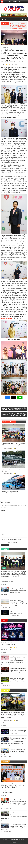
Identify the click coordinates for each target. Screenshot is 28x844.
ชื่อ (2, 522)
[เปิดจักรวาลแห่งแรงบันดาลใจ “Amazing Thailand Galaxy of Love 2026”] (5, 611)
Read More (4, 583)
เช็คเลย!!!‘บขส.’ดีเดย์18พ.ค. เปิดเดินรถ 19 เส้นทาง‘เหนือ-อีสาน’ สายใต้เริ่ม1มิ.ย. (12, 490)
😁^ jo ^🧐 (13, 446)
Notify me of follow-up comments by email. (12, 538)
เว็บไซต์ (2, 532)
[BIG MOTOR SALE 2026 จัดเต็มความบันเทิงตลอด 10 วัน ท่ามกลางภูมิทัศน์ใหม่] (13, 630)
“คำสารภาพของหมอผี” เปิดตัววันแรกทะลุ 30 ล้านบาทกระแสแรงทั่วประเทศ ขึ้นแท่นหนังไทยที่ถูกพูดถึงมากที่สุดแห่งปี (18, 668)
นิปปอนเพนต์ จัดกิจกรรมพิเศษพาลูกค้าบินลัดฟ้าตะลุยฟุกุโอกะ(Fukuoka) (14, 469)
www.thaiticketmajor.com (7, 316)
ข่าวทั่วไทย (3, 41)
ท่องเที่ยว (3, 566)
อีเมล (2, 527)
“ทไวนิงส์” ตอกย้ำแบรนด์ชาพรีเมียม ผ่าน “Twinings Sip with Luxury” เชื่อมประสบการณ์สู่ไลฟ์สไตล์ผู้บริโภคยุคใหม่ (18, 25)
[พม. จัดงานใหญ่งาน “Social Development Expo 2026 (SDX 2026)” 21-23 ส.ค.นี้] (5, 729)
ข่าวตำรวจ (4, 779)
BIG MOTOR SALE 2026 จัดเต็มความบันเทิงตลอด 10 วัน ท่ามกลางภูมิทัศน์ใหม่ (13, 642)
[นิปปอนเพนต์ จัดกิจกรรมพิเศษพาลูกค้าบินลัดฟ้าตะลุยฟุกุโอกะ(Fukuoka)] (13, 458)
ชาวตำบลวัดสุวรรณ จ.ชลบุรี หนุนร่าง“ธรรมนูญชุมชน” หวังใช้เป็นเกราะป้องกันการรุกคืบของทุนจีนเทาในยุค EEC (14, 443)
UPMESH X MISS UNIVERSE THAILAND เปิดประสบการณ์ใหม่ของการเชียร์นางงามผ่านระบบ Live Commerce (14, 407)
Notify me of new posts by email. (9, 540)
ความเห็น (3, 508)
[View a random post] (25, 19)
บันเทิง (3, 638)
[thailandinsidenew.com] (2, 19)
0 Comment (15, 62)
